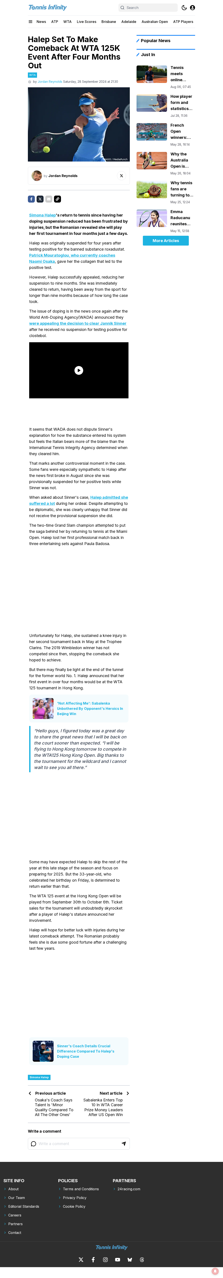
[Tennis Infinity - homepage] (47, 8)
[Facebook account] (93, 1259)
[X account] (81, 1259)
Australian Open (155, 21)
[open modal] (192, 7)
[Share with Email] (48, 199)
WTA (67, 21)
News (41, 21)
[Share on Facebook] (31, 199)
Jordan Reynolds (50, 81)
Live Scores (86, 21)
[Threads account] (142, 1259)
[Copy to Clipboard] (57, 199)
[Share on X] (40, 199)
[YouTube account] (117, 1259)
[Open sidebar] (30, 21)
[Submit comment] (123, 1144)
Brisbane (108, 21)
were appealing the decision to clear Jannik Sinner (78, 323)
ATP (54, 21)
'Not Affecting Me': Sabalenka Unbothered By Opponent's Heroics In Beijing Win (90, 708)
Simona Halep (42, 215)
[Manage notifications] (215, 1271)
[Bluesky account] (129, 1259)
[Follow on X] (121, 175)
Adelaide (128, 21)
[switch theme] (184, 8)
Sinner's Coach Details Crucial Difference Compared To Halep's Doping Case (85, 1051)
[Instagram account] (105, 1259)
